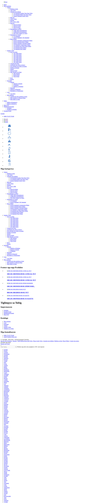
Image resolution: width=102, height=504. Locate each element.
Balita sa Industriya (12, 103)
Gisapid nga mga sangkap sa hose (18, 96)
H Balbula (16, 85)
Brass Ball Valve (28, 341)
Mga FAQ (6, 105)
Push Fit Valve (17, 26)
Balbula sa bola (14, 9)
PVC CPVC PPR (14, 22)
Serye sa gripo (13, 52)
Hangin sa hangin (17, 83)
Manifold (12, 88)
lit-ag (11, 78)
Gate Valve (13, 10)
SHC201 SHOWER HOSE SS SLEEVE (20, 298)
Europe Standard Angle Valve (20, 16)
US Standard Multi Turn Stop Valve (22, 14)
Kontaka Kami (7, 111)
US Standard (16, 36)
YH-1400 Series (17, 59)
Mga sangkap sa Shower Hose (18, 98)
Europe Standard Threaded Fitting (22, 43)
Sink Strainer (16, 73)
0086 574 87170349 (9, 116)
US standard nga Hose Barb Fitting (22, 46)
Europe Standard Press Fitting (20, 42)
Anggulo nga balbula (15, 12)
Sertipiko (9, 108)
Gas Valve (12, 93)
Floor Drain (16, 76)
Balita (5, 101)
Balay (5, 4)
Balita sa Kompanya (12, 102)
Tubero (9, 7)
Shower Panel (13, 70)
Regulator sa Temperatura (16, 91)
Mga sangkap (10, 95)
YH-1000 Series (17, 53)
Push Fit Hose (16, 27)
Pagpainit (9, 80)
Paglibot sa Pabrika (12, 109)
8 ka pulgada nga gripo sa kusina (18, 66)
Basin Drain (16, 75)
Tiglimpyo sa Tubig (9, 328)
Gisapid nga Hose (14, 63)
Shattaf (12, 69)
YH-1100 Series (17, 55)
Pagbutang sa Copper (15, 35)
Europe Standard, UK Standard (21, 37)
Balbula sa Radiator (18, 86)
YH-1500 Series (17, 60)
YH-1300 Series (17, 57)
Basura (12, 79)
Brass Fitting (13, 39)
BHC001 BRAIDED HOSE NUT (18, 292)
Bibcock (12, 17)
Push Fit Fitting (17, 24)
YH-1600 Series (17, 62)
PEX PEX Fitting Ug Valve (20, 33)
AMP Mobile (20, 341)
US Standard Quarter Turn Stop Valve (23, 13)
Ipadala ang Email (5, 344)
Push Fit (12, 23)
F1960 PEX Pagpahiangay (20, 32)
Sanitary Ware (10, 50)
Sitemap (15, 341)
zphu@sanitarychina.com (10, 337)
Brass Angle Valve (38, 341)
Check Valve (13, 19)
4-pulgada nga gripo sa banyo (17, 65)
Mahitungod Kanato (9, 106)
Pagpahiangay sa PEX (15, 29)
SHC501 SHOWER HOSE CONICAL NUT (21, 274)
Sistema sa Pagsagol (15, 89)
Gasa (8, 92)
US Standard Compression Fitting (21, 45)
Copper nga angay (74, 341)
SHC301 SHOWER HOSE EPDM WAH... (21, 286)
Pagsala (12, 20)
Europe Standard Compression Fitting (22, 40)
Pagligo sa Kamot (14, 68)
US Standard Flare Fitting (19, 47)
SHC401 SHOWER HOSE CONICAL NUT (21, 280)
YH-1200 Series (17, 56)
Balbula (12, 82)
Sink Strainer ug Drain (16, 72)
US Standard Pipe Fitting (19, 49)
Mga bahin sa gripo (15, 99)
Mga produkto (7, 6)
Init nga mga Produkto (6, 341)
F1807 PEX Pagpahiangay (20, 30)
